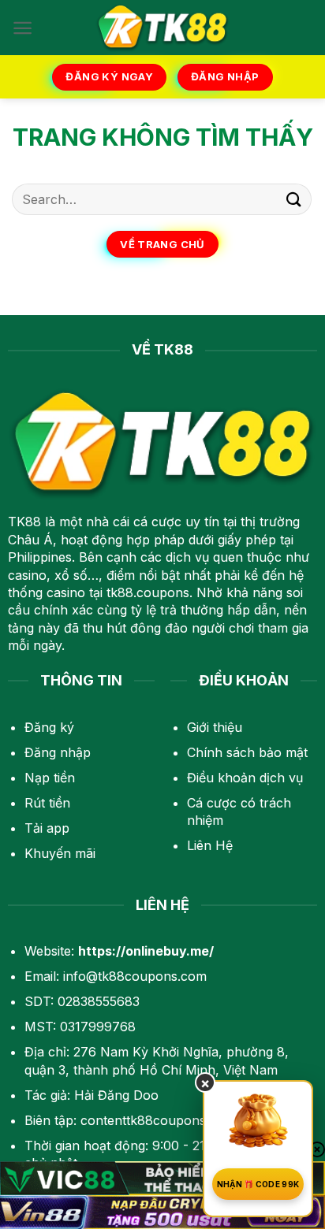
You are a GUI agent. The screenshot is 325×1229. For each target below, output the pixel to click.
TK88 (24, 521)
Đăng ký (49, 727)
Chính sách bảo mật (247, 752)
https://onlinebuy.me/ (146, 951)
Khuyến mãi (59, 853)
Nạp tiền (49, 777)
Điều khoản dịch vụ (245, 777)
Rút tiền (47, 803)
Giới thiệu (214, 727)
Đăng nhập (57, 752)
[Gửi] (294, 199)
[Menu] (22, 28)
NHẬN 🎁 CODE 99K (258, 1184)
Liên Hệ (210, 845)
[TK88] (162, 27)
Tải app (46, 828)
